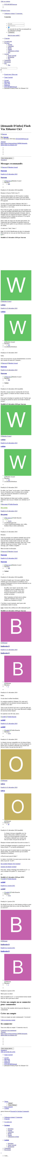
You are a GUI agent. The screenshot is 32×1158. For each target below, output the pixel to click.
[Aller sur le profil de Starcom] (4, 134)
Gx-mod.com (8, 41)
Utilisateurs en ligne (13, 51)
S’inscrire (7, 38)
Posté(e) (9, 174)
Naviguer (7, 43)
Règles (10, 47)
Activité (6, 54)
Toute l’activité (12, 55)
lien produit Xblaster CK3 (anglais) (10, 863)
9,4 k (9, 733)
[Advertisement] (16, 106)
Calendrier (11, 46)
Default (10, 1103)
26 (8, 824)
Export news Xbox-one (10, 74)
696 (9, 184)
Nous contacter (8, 1107)
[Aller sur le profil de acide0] (3, 716)
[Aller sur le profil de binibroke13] (16, 641)
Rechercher (11, 57)
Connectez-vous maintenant (8, 1030)
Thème (6, 1101)
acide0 (3, 720)
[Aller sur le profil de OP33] (16, 779)
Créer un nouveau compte (8, 1020)
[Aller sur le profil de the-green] (4, 504)
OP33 (3, 784)
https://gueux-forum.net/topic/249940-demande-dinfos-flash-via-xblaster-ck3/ (14, 144)
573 (9, 345)
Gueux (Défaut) (12, 1105)
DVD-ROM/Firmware (22, 138)
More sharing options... (7, 158)
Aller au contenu (5, 1)
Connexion (11, 32)
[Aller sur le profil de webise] (16, 300)
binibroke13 (5, 646)
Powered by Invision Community (19, 1111)
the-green (4, 514)
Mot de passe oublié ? (14, 35)
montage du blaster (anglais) (8, 866)
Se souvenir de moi (13, 29)
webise (3, 305)
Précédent (10, 1129)
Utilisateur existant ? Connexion (13, 13)
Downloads (7, 62)
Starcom (5, 137)
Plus (9, 52)
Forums (10, 44)
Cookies (6, 1108)
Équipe (10, 49)
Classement (7, 60)
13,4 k (9, 521)
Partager (3, 141)
